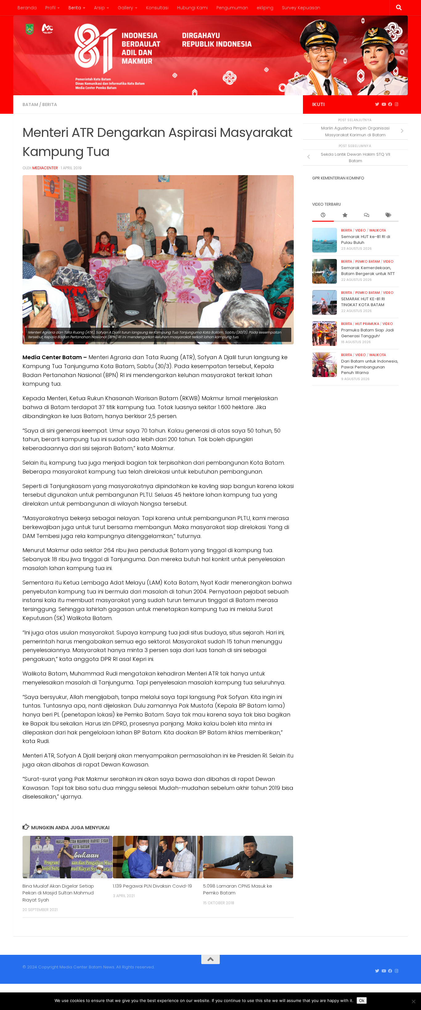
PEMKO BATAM (367, 261)
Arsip (99, 8)
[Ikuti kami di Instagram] (396, 104)
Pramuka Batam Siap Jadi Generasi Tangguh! (367, 333)
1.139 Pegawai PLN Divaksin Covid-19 (152, 886)
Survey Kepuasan (301, 8)
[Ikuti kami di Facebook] (390, 104)
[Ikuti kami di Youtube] (384, 104)
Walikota (377, 230)
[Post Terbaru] (323, 215)
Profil (50, 8)
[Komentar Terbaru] (366, 215)
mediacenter (45, 167)
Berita (74, 8)
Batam (30, 104)
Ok (361, 1000)
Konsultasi (157, 8)
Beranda (27, 8)
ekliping (265, 8)
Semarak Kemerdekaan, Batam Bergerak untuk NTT (368, 270)
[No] (413, 1001)
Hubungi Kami (192, 8)
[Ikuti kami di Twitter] (377, 104)
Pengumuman (232, 8)
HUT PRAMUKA (367, 324)
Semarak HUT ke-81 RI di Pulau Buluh (365, 239)
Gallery (125, 8)
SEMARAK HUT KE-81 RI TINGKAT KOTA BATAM (363, 301)
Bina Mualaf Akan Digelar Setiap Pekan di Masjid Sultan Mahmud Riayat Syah (58, 893)
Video (360, 230)
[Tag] (388, 215)
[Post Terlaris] (344, 215)
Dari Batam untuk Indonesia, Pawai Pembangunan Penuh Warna (369, 367)
